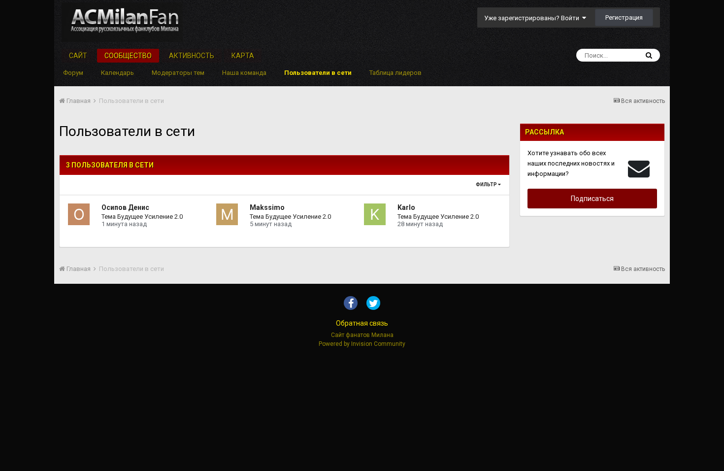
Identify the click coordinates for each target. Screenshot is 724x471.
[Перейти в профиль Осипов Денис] (79, 214)
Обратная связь (362, 323)
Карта (242, 56)
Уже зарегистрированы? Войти (533, 18)
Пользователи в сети (318, 72)
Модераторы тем (178, 72)
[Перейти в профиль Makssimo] (227, 214)
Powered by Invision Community (362, 343)
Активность (191, 56)
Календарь (117, 72)
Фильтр (487, 184)
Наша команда (244, 72)
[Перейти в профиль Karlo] (375, 214)
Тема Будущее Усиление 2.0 (142, 216)
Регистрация (624, 17)
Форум (73, 72)
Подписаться (592, 198)
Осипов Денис (125, 207)
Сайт (78, 56)
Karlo (406, 207)
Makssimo (267, 207)
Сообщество (128, 56)
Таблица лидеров (395, 72)
